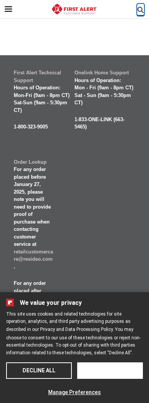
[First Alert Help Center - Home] (74, 9)
